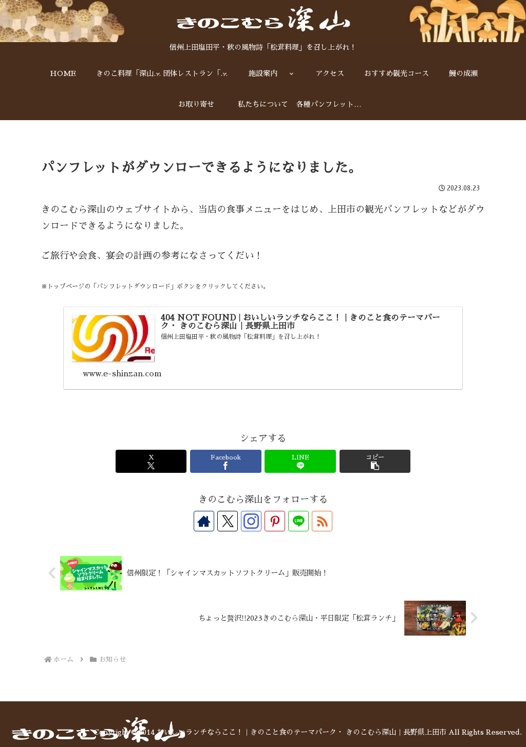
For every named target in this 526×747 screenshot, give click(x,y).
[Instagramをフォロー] (251, 521)
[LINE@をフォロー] (298, 521)
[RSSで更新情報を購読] (322, 521)
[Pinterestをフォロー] (275, 521)
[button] (375, 461)
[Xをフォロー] (227, 521)
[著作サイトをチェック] (204, 521)
